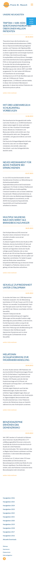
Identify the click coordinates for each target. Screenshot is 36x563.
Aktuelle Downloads (9, 539)
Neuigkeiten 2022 (9, 513)
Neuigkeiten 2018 (9, 528)
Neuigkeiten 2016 (9, 536)
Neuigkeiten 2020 (9, 520)
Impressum (6, 549)
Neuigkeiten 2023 (9, 509)
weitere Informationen (10, 93)
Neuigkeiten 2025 (9, 502)
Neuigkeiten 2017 (9, 532)
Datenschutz (6, 552)
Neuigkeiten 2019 (9, 524)
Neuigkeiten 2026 (9, 498)
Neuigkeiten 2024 (9, 505)
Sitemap (5, 546)
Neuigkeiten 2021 (9, 517)
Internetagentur (7, 555)
